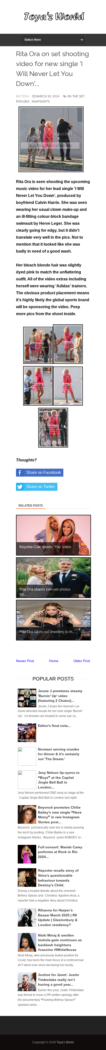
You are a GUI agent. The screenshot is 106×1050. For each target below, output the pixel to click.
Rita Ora (22, 101)
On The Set (76, 96)
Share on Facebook (43, 472)
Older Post (81, 661)
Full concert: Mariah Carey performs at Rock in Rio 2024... (60, 852)
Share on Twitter (40, 487)
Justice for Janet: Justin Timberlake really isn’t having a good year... (58, 979)
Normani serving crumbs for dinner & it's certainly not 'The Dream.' (58, 754)
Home (53, 661)
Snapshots (41, 101)
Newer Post (25, 661)
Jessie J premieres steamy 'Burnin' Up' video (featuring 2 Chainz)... (60, 696)
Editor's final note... (54, 726)
